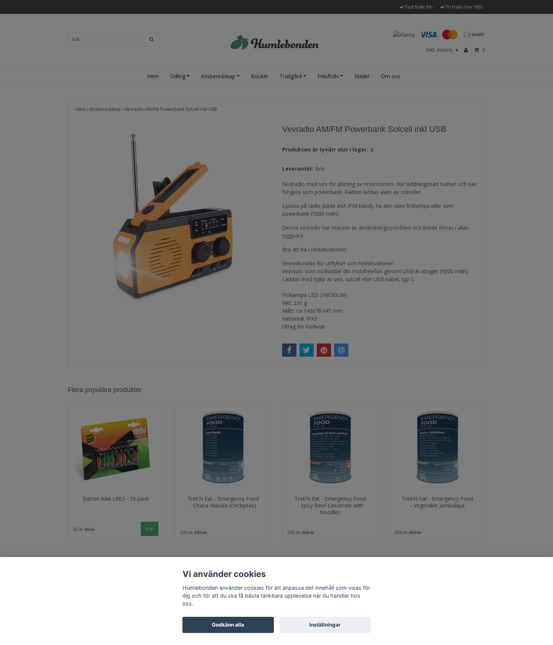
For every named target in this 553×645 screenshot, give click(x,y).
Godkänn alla (228, 625)
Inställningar (325, 625)
